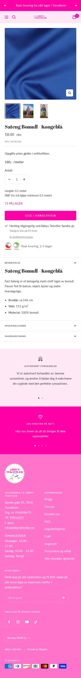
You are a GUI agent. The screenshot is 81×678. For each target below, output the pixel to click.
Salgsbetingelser (54, 529)
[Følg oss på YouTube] (26, 622)
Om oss (49, 506)
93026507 (17, 517)
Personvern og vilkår (57, 551)
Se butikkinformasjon (21, 237)
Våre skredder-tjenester (59, 558)
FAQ (47, 521)
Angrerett (50, 544)
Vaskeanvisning (15, 336)
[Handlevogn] (74, 17)
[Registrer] (63, 597)
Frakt (47, 536)
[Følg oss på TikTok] (35, 622)
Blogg (48, 499)
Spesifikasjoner (15, 325)
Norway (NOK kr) (17, 637)
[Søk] (14, 17)
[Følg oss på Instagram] (18, 622)
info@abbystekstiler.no (19, 527)
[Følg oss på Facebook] (9, 622)
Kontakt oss (52, 514)
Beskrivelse (12, 262)
